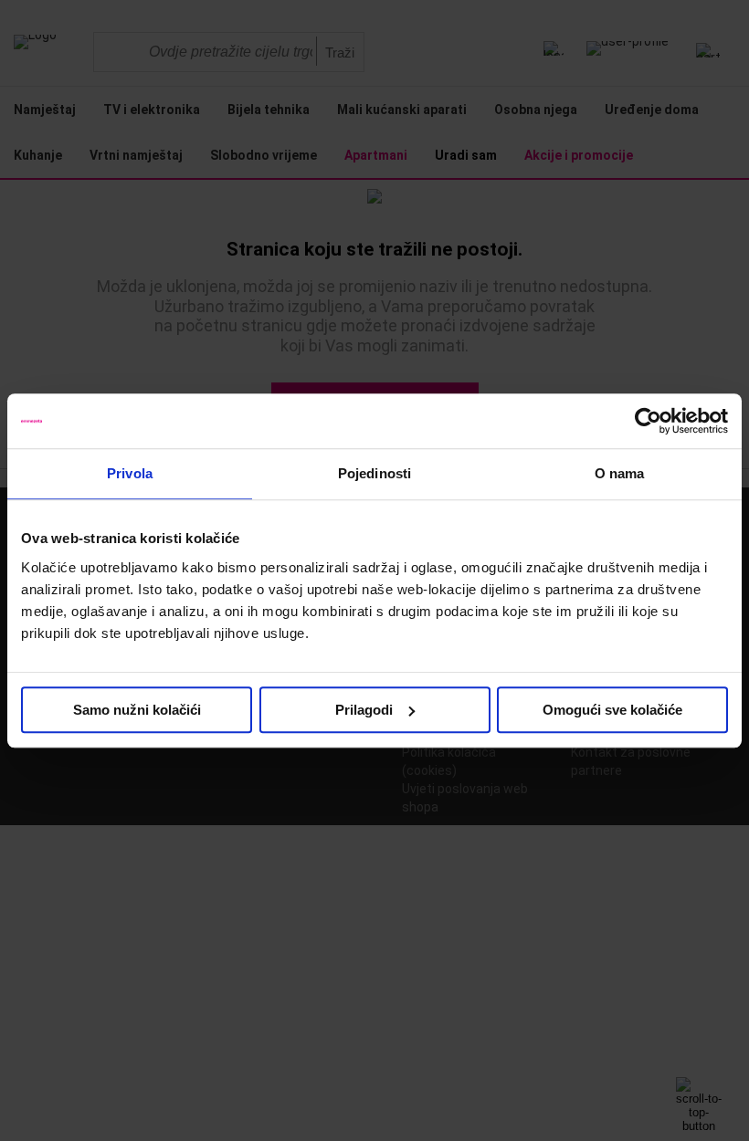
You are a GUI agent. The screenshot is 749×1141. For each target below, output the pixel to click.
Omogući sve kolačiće (612, 709)
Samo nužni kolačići (137, 709)
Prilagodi (364, 709)
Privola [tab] (130, 473)
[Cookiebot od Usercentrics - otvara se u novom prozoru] (648, 420)
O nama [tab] (620, 473)
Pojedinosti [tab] (374, 473)
